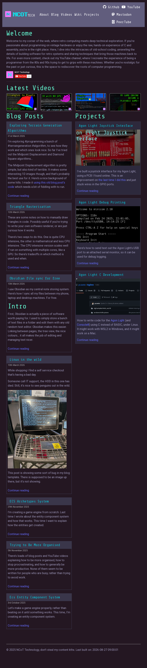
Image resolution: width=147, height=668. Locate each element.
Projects (91, 15)
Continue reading (18, 195)
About (44, 15)
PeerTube (123, 22)
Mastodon (123, 15)
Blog (55, 15)
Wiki (78, 15)
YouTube (132, 7)
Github (112, 7)
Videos (66, 15)
